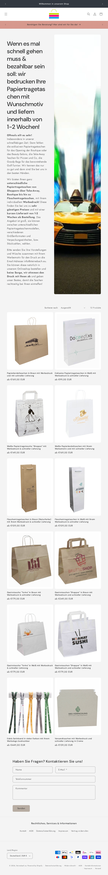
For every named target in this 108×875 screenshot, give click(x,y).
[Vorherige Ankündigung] (5, 4)
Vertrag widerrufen (79, 831)
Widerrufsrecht (70, 866)
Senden (21, 808)
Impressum (63, 831)
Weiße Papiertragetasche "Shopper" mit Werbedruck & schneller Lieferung (26, 447)
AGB (31, 831)
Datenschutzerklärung (46, 831)
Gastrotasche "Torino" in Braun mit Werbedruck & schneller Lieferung (24, 593)
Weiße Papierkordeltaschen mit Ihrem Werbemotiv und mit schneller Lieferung (74, 447)
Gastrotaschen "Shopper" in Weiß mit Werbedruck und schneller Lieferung (73, 666)
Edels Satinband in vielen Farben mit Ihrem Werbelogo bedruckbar (28, 739)
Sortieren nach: (51, 307)
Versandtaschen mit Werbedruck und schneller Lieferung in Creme (73, 739)
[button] (6, 14)
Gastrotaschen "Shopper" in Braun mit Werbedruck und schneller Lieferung (74, 593)
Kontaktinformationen (93, 866)
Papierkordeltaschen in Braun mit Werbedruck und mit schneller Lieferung (30, 374)
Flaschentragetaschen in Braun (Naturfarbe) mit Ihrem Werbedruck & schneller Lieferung (29, 520)
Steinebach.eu (21, 866)
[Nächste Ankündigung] (102, 4)
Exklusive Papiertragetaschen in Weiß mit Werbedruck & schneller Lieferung (75, 374)
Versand (98, 868)
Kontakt (23, 831)
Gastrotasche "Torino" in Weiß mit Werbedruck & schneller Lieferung (30, 666)
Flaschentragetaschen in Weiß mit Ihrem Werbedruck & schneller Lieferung (75, 520)
